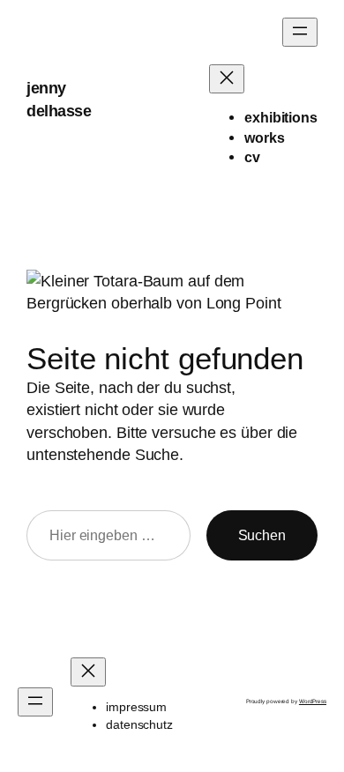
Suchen (262, 535)
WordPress (312, 701)
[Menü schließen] (226, 78)
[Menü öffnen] (300, 32)
